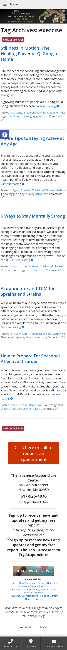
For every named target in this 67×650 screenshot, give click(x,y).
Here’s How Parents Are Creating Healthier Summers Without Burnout (34, 584)
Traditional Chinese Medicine (41, 112)
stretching (41, 337)
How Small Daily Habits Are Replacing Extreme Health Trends (34, 597)
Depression (35, 405)
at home (15, 116)
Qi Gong (17, 112)
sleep (37, 408)
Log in (44, 627)
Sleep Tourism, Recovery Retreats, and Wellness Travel (34, 591)
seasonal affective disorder (17, 408)
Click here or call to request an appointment (34, 453)
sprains (20, 337)
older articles (13, 40)
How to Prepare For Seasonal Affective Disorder (30, 358)
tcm (46, 116)
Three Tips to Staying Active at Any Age (32, 141)
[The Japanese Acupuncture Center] (33, 16)
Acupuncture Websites (19, 608)
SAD (62, 405)
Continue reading (46, 106)
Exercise (26, 190)
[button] (4, 134)
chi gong (27, 116)
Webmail (25, 627)
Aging (16, 190)
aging (21, 194)
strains (30, 337)
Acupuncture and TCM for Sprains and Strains (28, 291)
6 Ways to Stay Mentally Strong (33, 216)
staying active (34, 194)
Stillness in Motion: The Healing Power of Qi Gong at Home (30, 53)
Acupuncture (20, 266)
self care (34, 270)
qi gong (37, 116)
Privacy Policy (36, 616)
